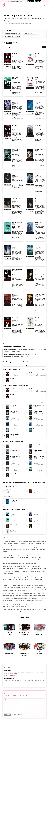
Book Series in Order (11, 11)
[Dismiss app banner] (46, 1)
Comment (6, 707)
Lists (19, 5)
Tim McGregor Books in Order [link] (23, 11)
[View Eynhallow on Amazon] (30, 322)
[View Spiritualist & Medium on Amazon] (30, 274)
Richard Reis (7, 670)
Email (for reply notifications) (9, 701)
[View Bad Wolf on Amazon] (7, 58)
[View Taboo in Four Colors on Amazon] (30, 299)
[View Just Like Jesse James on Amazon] (7, 227)
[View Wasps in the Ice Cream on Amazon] (7, 322)
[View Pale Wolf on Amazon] (30, 82)
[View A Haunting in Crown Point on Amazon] (7, 203)
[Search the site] (32, 5)
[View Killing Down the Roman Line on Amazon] (7, 82)
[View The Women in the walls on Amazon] (30, 178)
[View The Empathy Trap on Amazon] (30, 105)
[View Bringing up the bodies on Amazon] (30, 154)
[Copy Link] (45, 11)
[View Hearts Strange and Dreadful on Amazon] (7, 274)
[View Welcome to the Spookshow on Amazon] (7, 154)
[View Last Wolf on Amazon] (7, 130)
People (15, 5)
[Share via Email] (41, 11)
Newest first (39, 46)
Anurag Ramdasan (9, 678)
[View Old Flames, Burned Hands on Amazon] (7, 105)
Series (22, 5)
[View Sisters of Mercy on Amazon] (30, 227)
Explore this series (41, 369)
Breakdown (15, 42)
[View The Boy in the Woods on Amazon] (7, 250)
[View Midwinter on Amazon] (30, 250)
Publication (9, 42)
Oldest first (44, 46)
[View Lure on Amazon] (7, 299)
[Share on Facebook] (34, 11)
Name (5, 697)
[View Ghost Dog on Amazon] (30, 58)
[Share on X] (38, 11)
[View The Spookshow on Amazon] (30, 130)
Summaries (27, 5)
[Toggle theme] (44, 5)
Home (4, 11)
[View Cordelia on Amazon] (30, 203)
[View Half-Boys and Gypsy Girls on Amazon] (7, 178)
